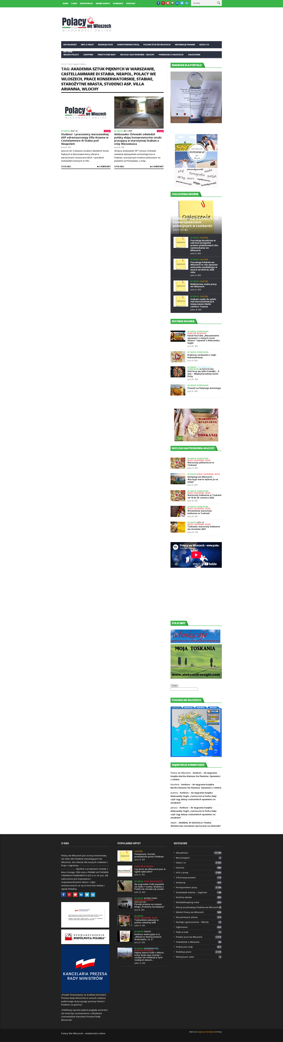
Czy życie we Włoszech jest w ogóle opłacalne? (150, 870)
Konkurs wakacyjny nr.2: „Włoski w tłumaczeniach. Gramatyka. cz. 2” (148, 937)
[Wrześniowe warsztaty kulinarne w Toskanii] (178, 511)
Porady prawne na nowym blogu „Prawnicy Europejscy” (149, 905)
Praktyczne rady (107, 54)
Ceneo (174, 686)
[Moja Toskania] (196, 677)
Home (65, 3)
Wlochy (90, 89)
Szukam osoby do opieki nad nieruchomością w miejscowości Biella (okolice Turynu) (203, 303)
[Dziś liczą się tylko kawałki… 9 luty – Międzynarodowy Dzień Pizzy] (178, 371)
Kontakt (130, 3)
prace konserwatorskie (109, 79)
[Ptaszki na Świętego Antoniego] (178, 390)
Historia (180, 867)
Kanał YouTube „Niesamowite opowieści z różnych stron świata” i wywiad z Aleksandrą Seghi (203, 339)
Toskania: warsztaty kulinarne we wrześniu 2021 (203, 527)
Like (108, 131)
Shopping (88, 54)
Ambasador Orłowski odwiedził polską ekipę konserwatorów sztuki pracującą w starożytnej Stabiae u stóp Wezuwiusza (138, 139)
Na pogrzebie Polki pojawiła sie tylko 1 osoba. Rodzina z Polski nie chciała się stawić (149, 887)
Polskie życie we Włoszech (157, 44)
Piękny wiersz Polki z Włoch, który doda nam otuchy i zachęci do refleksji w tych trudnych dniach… (149, 956)
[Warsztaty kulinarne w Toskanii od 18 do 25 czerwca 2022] (178, 495)
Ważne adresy (103, 3)
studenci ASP (117, 84)
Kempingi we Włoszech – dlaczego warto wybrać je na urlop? (202, 479)
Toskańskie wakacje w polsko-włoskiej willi (146, 921)
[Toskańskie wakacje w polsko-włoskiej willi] (124, 920)
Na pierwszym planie (207, 369)
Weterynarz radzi (185, 956)
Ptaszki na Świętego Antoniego (204, 388)
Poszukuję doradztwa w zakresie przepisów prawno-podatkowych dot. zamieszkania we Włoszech (204, 245)
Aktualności (70, 44)
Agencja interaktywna (207, 1032)
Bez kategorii (183, 857)
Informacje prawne (185, 44)
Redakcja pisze (105, 44)
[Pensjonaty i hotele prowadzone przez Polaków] (124, 856)
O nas (74, 3)
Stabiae (144, 79)
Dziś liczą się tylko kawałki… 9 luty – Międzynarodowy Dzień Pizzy (203, 374)
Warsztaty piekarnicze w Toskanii (200, 463)
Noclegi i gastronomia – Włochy (137, 54)
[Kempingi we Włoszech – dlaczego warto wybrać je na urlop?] (178, 478)
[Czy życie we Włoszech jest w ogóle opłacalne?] (124, 871)
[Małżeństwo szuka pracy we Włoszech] (180, 286)
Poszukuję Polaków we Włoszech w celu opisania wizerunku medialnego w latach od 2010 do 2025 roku (204, 267)
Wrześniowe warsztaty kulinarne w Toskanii (199, 512)
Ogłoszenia (194, 54)
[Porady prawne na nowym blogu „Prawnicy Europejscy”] (124, 902)
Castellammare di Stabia (87, 74)
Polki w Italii (182, 932)
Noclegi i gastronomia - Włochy (198, 460)
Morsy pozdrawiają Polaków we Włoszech (197, 907)
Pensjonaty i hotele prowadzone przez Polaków (149, 855)
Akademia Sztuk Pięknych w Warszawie (112, 69)
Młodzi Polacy (71, 54)
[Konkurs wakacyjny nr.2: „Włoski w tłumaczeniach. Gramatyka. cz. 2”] (124, 936)
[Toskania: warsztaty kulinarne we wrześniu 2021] (178, 527)
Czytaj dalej (66, 166)
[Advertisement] (193, 597)
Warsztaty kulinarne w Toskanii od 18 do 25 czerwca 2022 (204, 496)
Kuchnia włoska (72, 61)
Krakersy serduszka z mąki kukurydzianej (201, 356)
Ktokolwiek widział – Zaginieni (191, 892)
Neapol (124, 74)
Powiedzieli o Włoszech (171, 54)
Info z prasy (87, 44)
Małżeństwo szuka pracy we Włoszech (203, 285)
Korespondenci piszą (128, 44)
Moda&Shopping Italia (187, 902)
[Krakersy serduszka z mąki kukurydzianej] (178, 356)
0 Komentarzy (105, 166)
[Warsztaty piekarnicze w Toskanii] (178, 463)
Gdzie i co (204, 44)
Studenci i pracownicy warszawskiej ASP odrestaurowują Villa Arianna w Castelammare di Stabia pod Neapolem (85, 139)
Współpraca (86, 3)
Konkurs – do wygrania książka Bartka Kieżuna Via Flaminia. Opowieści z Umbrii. (195, 776)
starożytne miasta (81, 84)
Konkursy (118, 3)
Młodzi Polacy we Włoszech (190, 912)
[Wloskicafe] (195, 642)
